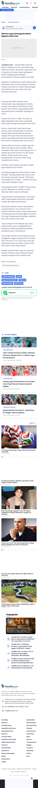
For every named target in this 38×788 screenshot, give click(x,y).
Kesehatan (30, 734)
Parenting (29, 750)
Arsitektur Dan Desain (8, 739)
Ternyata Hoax (31, 742)
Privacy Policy (11, 769)
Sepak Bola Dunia (13, 22)
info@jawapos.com (11, 711)
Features (4, 745)
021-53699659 (9, 707)
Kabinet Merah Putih (8, 742)
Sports (3, 756)
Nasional (14, 7)
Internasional (31, 731)
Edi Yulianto (9, 27)
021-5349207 (20, 707)
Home (3, 22)
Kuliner (28, 753)
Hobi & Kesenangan (8, 753)
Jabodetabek (6, 748)
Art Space (29, 748)
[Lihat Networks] (27, 3)
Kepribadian (30, 720)
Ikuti (32, 293)
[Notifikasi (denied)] (31, 3)
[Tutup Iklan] (32, 778)
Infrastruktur (5, 759)
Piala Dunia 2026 (8, 378)
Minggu (28, 745)
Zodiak (3, 762)
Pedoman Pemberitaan (24, 769)
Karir (28, 756)
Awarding (5, 7)
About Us (24, 772)
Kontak (34, 769)
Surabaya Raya (24, 7)
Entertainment (31, 725)
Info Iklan (17, 772)
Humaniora (5, 750)
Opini (28, 736)
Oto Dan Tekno (6, 736)
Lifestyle (29, 728)
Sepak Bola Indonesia (9, 407)
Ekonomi (4, 734)
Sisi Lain (29, 739)
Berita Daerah (31, 723)
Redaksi (4, 769)
